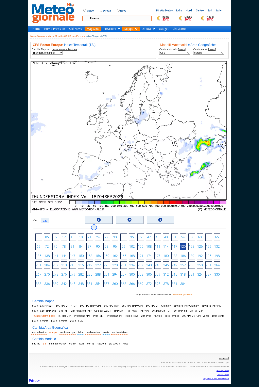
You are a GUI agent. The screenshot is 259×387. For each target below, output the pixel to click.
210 (64, 265)
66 (217, 237)
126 (200, 246)
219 (89, 265)
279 (72, 274)
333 (38, 284)
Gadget (164, 28)
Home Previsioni (55, 28)
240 (149, 265)
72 (47, 246)
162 (115, 256)
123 (191, 246)
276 (64, 274)
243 (157, 265)
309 (157, 274)
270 (47, 274)
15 (72, 237)
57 (191, 237)
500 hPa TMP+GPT (90, 305)
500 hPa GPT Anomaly (158, 305)
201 (38, 265)
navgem (101, 343)
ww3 (125, 343)
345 (72, 284)
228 (115, 265)
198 (217, 256)
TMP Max (131, 310)
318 (183, 274)
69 (38, 246)
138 (47, 256)
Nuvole (158, 316)
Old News (75, 28)
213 (72, 265)
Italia (179, 10)
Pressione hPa (82, 316)
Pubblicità (224, 358)
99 (123, 246)
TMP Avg (144, 310)
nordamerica (93, 332)
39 (140, 237)
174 (149, 256)
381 (174, 284)
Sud (210, 10)
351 (89, 284)
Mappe (128, 28)
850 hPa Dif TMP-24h (44, 310)
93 (106, 246)
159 (106, 256)
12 (64, 237)
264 (217, 265)
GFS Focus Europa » (74, 36)
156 (98, 256)
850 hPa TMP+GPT (132, 305)
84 (81, 246)
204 (47, 265)
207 (55, 265)
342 (64, 284)
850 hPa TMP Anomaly (186, 305)
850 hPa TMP (111, 305)
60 (200, 237)
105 (140, 246)
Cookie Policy (223, 374)
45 (157, 237)
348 (81, 284)
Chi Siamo (179, 28)
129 (208, 246)
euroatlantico (39, 332)
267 (38, 274)
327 (208, 274)
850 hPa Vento (40, 321)
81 (72, 246)
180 (166, 256)
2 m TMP (63, 310)
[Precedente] (98, 219)
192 (200, 256)
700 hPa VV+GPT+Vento (195, 316)
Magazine (93, 28)
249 (174, 265)
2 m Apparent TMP (81, 310)
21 (89, 237)
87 (89, 246)
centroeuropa (67, 332)
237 (140, 265)
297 (123, 274)
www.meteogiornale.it (182, 294)
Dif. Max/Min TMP (161, 310)
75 (55, 246)
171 (140, 256)
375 (157, 284)
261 (208, 265)
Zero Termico (172, 316)
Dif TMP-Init (180, 310)
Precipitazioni (114, 316)
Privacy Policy (223, 370)
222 (98, 265)
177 (157, 256)
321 (191, 274)
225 (106, 265)
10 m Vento (218, 316)
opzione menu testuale (64, 49)
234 (132, 265)
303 (140, 274)
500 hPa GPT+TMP (66, 305)
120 (183, 246)
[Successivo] (160, 219)
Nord (189, 10)
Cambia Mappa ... (54, 49)
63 (208, 237)
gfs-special (115, 343)
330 (217, 274)
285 (89, 274)
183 (174, 256)
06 (47, 237)
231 (123, 265)
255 (191, 265)
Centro (200, 10)
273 (55, 274)
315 (174, 274)
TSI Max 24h (64, 316)
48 (166, 237)
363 (123, 284)
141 (55, 256)
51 (174, 237)
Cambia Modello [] (172, 49)
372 (149, 284)
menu (182, 49)
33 (123, 237)
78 (64, 246)
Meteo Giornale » (38, 36)
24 (98, 237)
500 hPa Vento (59, 321)
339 (55, 284)
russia (106, 332)
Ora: (35, 220)
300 (132, 274)
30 (115, 237)
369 (140, 284)
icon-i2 (90, 343)
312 (166, 274)
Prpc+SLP (98, 316)
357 (106, 284)
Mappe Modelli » (56, 36)
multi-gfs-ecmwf (57, 343)
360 (115, 284)
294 (115, 274)
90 (98, 246)
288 (98, 274)
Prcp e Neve (131, 316)
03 (38, 237)
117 (174, 246)
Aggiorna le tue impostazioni (216, 378)
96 (115, 246)
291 (106, 274)
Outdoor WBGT (102, 310)
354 (98, 284)
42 (149, 237)
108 (149, 246)
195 (208, 256)
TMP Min (118, 310)
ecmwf (72, 343)
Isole (219, 10)
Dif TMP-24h (196, 310)
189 (191, 256)
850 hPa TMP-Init (211, 305)
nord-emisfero (119, 332)
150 (81, 256)
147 (72, 256)
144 (64, 256)
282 (81, 274)
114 (166, 246)
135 (38, 256)
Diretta (146, 28)
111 (157, 246)
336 (47, 284)
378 (166, 284)
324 (200, 274)
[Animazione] (129, 219)
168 (132, 256)
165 (123, 256)
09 (55, 237)
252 (183, 265)
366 (132, 284)
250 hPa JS (76, 321)
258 (200, 265)
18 (81, 237)
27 (106, 237)
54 (183, 237)
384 (183, 284)
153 (89, 256)
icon (81, 343)
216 (81, 265)
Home (36, 28)
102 (132, 246)
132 (217, 246)
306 (149, 274)
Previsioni (109, 28)
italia (80, 332)
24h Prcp (146, 316)
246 (166, 265)
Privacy (34, 380)
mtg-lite (36, 343)
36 (132, 237)
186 (183, 256)
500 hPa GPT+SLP (42, 305)
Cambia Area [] (204, 49)
